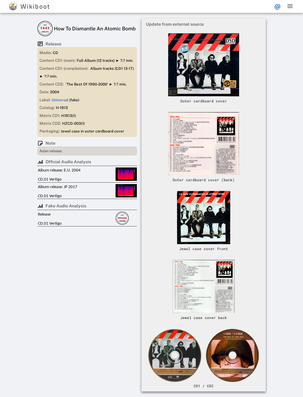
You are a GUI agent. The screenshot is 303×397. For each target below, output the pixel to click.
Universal (60, 100)
